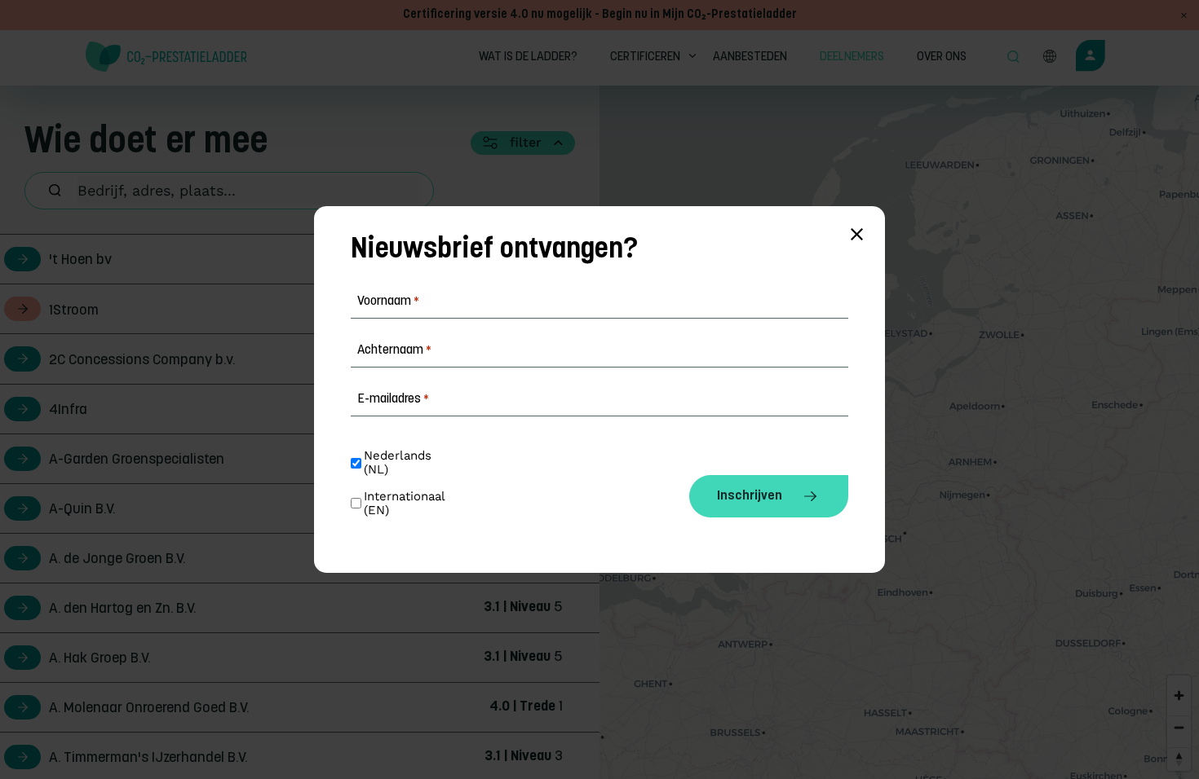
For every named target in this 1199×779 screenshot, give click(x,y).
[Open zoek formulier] (1013, 58)
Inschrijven (749, 496)
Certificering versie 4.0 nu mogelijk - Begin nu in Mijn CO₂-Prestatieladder (600, 15)
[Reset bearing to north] (1179, 759)
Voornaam (388, 301)
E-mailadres (393, 399)
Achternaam (394, 350)
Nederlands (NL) (400, 463)
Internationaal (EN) (406, 503)
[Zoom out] (1179, 727)
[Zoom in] (1179, 695)
